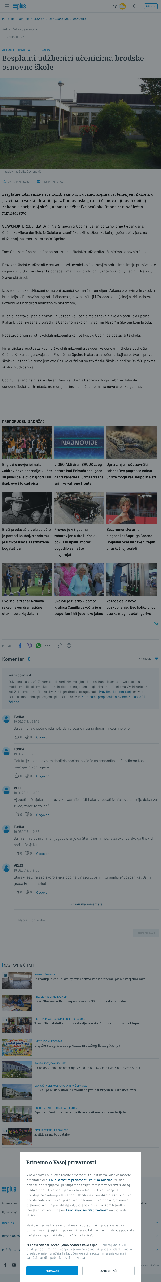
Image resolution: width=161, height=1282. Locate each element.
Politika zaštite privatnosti (68, 1180)
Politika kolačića (100, 1180)
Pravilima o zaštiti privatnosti (87, 1210)
